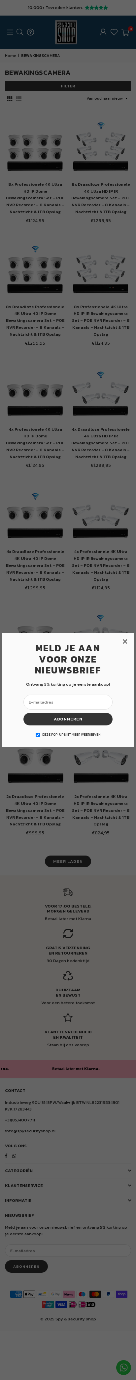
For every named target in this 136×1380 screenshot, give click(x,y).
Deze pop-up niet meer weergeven (71, 734)
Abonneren (68, 719)
